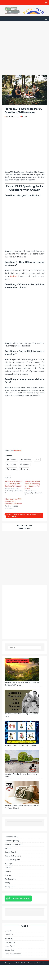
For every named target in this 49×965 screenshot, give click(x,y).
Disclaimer (8, 938)
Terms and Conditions (13, 954)
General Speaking (11, 852)
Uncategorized (10, 879)
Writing (7, 883)
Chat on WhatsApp (20, 898)
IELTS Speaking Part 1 (12, 860)
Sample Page (9, 950)
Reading (8, 871)
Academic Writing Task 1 (14, 844)
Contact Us (9, 935)
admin (24, 116)
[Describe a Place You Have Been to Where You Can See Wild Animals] (22, 669)
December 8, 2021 (12, 116)
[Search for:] (25, 647)
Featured (8, 848)
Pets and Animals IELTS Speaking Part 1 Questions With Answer (13, 501)
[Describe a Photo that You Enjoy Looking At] (22, 732)
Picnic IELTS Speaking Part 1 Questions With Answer (24, 515)
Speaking (8, 875)
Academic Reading (11, 837)
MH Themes (40, 963)
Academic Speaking (12, 841)
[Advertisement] (24, 49)
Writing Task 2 (10, 886)
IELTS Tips (8, 864)
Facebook (18, 451)
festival (13, 276)
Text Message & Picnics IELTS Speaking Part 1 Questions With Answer (13, 483)
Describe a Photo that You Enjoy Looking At (21, 745)
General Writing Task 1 (13, 856)
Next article (24, 528)
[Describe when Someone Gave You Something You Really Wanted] (22, 792)
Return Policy (9, 946)
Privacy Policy (10, 942)
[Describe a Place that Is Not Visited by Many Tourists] (22, 761)
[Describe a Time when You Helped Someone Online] (22, 701)
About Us (8, 931)
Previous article (24, 526)
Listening (8, 867)
